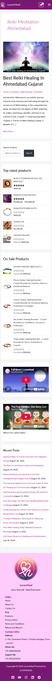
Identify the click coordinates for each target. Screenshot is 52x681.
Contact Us (10, 608)
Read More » (8, 131)
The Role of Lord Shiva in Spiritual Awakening (23, 466)
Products (9, 616)
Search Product (10, 148)
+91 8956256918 (12, 659)
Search (29, 153)
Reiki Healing (26, 92)
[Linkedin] (32, 677)
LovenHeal (13, 4)
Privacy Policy (11, 620)
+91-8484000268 (13, 651)
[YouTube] (19, 677)
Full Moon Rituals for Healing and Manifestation (24, 536)
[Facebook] (13, 677)
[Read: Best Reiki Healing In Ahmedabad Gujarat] (26, 57)
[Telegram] (39, 677)
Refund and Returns (13, 628)
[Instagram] (26, 677)
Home (7, 601)
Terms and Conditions (14, 624)
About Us (9, 604)
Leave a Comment (11, 92)
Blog (7, 612)
